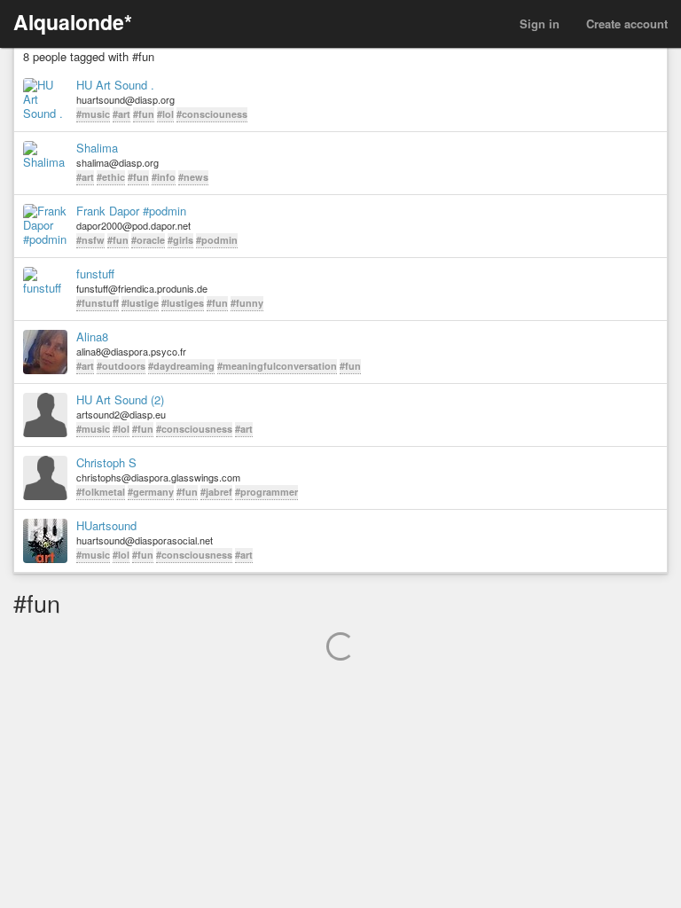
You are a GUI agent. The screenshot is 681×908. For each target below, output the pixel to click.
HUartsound (106, 526)
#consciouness (211, 114)
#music (93, 114)
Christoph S (106, 463)
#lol (165, 114)
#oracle (148, 240)
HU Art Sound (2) (120, 400)
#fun (143, 114)
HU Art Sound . (115, 85)
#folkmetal (100, 491)
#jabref (216, 491)
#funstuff (97, 302)
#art (121, 114)
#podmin (217, 240)
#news (193, 177)
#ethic (111, 177)
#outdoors (121, 365)
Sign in (540, 23)
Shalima (97, 148)
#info (164, 177)
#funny (247, 302)
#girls (180, 240)
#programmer (266, 491)
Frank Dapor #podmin (131, 211)
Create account (627, 23)
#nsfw (90, 240)
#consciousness (194, 428)
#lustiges (182, 302)
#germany (151, 491)
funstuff (95, 274)
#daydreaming (181, 365)
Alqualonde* (72, 21)
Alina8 (92, 337)
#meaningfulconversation (277, 365)
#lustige (140, 302)
